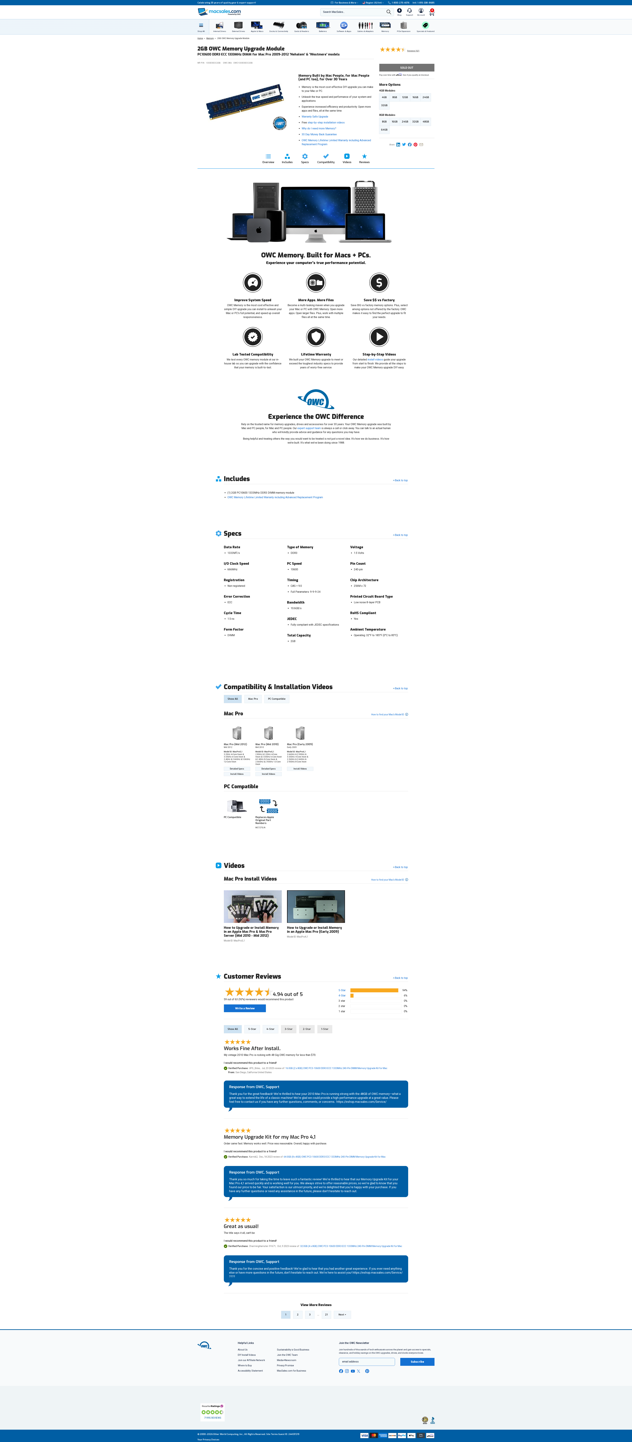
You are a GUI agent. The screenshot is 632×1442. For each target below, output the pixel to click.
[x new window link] (359, 1371)
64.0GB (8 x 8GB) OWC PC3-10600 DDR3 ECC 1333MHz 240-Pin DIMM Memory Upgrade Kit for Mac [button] (335, 1156)
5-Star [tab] (252, 1029)
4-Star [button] (342, 995)
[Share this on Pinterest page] (416, 144)
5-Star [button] (342, 990)
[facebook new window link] (341, 1371)
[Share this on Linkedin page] (399, 144)
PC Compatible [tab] (277, 699)
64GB (384, 129)
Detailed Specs (237, 768)
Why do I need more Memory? (319, 128)
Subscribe (417, 1361)
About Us (243, 1349)
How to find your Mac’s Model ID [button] (388, 714)
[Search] (389, 12)
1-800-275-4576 (400, 2)
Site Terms (272, 1434)
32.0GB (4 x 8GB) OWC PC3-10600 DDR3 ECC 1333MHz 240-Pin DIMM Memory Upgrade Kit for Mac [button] (351, 1246)
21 (326, 1314)
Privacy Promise (285, 1365)
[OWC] (219, 12)
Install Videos (237, 774)
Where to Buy (245, 1365)
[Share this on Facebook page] (411, 144)
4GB (384, 97)
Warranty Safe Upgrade (315, 116)
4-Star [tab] (270, 1029)
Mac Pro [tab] (253, 699)
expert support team (309, 428)
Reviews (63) (413, 51)
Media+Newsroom (286, 1360)
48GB (426, 121)
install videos (375, 359)
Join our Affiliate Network (251, 1360)
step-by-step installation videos (326, 122)
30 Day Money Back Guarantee (319, 134)
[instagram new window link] (347, 1371)
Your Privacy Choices (208, 1439)
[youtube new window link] (353, 1371)
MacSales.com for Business (291, 1370)
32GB (384, 105)
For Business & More (345, 2)
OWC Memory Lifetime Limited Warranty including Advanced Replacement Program (275, 497)
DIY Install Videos (247, 1355)
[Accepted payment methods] (396, 1436)
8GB (394, 97)
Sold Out (406, 67)
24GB (425, 97)
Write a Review (245, 1008)
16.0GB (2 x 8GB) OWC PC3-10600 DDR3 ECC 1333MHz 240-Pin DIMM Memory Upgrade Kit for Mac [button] (336, 1068)
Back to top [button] (401, 977)
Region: (374, 2)
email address (350, 1361)
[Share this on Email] (421, 144)
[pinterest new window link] (367, 1371)
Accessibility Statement (250, 1370)
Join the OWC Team (287, 1355)
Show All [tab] (233, 699)
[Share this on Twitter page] (405, 144)
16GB (415, 97)
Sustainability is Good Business (293, 1349)
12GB (405, 97)
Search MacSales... (334, 11)
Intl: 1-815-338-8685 (423, 2)
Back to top (401, 480)
